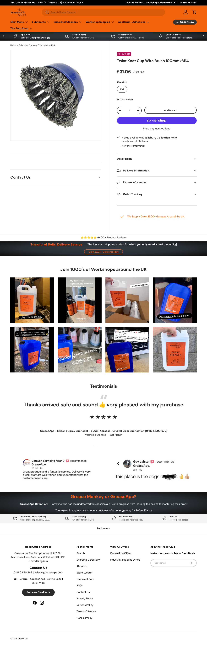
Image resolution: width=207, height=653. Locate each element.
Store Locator (84, 572)
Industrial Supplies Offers (125, 559)
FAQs (79, 585)
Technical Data (85, 579)
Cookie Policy (84, 618)
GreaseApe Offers (120, 553)
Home (13, 45)
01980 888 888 (188, 2)
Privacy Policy (84, 598)
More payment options (156, 128)
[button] (194, 12)
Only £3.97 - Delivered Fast (103, 251)
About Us (81, 566)
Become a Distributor (38, 592)
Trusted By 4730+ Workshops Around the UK (150, 2)
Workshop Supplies (98, 22)
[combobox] (103, 12)
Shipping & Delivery (88, 559)
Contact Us (83, 592)
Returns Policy (84, 605)
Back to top (103, 528)
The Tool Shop (19, 28)
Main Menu (17, 22)
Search (80, 553)
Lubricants (39, 22)
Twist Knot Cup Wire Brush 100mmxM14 (37, 45)
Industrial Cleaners (66, 22)
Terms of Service (86, 611)
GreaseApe (23, 638)
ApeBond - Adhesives (132, 22)
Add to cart (170, 110)
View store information (133, 145)
